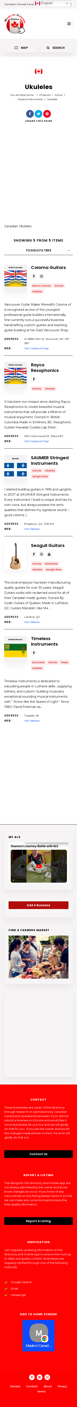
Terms (41, 1391)
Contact (32, 1386)
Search (58, 48)
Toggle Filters (38, 250)
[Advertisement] (38, 176)
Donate (15, 1386)
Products (44, 95)
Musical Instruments (30, 99)
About (48, 1386)
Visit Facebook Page (36, 348)
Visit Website (32, 528)
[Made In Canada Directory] (15, 24)
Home (29, 95)
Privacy (62, 1386)
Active (58, 95)
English (46, 3)
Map (24, 48)
